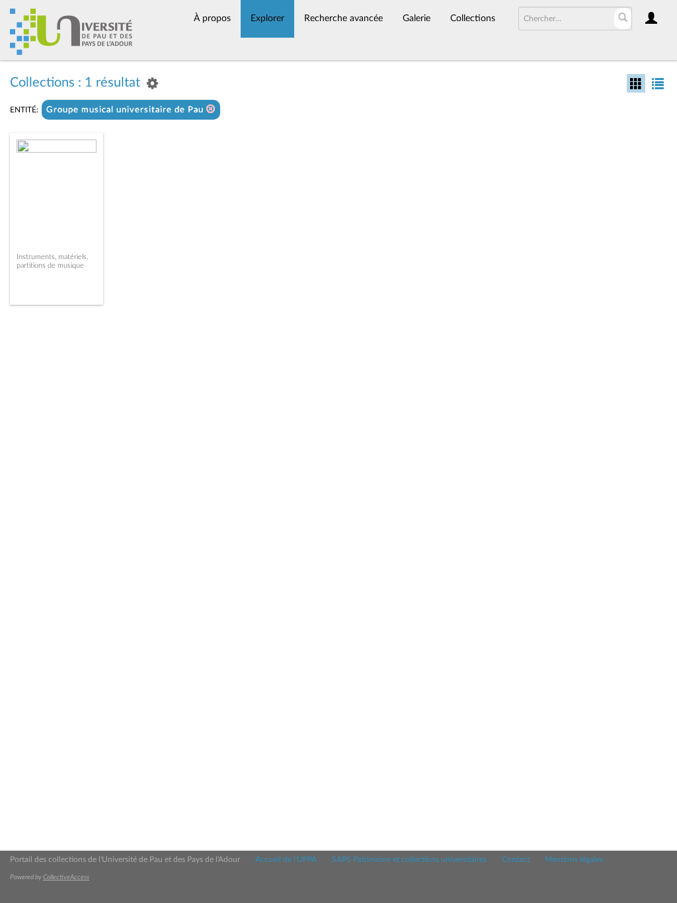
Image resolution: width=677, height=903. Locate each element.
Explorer (267, 18)
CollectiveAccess (66, 877)
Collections (472, 18)
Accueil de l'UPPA (286, 859)
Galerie (416, 18)
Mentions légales (574, 859)
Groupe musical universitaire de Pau (126, 110)
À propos (212, 18)
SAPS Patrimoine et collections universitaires (409, 859)
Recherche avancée (343, 18)
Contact (516, 859)
